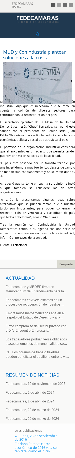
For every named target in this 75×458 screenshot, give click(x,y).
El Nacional (19, 245)
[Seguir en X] (59, 5)
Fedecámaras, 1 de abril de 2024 (30, 401)
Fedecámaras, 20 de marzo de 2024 (32, 418)
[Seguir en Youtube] (71, 5)
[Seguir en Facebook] (53, 5)
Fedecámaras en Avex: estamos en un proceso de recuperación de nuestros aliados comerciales (34, 302)
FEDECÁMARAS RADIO (22, 5)
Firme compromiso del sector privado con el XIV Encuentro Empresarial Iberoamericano (36, 328)
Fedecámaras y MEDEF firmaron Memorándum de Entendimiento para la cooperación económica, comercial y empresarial (35, 289)
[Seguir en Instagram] (65, 5)
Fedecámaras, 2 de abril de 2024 (30, 392)
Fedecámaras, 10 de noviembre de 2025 (35, 384)
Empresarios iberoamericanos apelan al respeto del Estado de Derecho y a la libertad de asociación (35, 315)
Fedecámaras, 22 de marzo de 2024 (32, 410)
